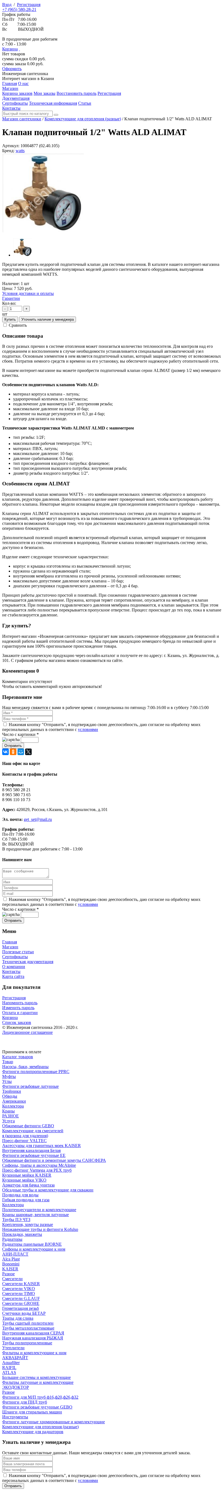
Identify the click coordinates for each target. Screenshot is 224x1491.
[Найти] (56, 115)
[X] (28, 752)
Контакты (11, 971)
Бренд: (8, 150)
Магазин (10, 946)
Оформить (12, 68)
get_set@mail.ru (38, 819)
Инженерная (25, 73)
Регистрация (28, 4)
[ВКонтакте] (5, 752)
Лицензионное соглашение (27, 1032)
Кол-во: (9, 303)
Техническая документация (27, 961)
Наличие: (11, 283)
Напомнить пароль (19, 1002)
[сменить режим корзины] (19, 49)
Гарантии (11, 298)
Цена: (7, 288)
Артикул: (10, 145)
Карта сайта (13, 976)
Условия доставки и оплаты (28, 293)
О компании (13, 966)
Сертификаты (15, 956)
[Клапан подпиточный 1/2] (43, 231)
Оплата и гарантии (20, 1012)
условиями (88, 729)
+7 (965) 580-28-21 (19, 9)
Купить (10, 319)
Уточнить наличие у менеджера (47, 319)
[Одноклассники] (13, 752)
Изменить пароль (18, 1007)
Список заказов (16, 1022)
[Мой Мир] (20, 752)
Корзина (10, 49)
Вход (6, 4)
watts (20, 150)
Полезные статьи (18, 951)
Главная (9, 942)
